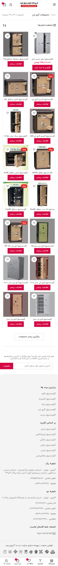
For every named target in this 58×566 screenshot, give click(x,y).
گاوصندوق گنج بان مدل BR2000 (42, 320)
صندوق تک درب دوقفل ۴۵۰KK (42, 209)
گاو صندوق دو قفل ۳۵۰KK (15, 209)
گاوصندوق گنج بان (47, 409)
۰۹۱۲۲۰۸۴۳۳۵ (42, 483)
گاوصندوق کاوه (49, 393)
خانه (54, 14)
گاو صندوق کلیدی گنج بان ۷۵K (42, 136)
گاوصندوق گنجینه (47, 399)
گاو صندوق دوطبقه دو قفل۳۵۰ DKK (15, 60)
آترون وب (10, 545)
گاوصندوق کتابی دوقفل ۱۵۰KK (16, 173)
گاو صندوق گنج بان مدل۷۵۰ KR (42, 247)
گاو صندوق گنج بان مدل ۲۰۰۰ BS (16, 283)
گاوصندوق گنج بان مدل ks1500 (15, 320)
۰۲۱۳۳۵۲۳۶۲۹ (36, 508)
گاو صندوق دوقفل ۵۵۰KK (42, 173)
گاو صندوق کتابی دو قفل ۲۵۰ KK (15, 100)
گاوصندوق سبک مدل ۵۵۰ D (15, 136)
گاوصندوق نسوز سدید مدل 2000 (42, 60)
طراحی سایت (47, 545)
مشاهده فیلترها (45, 25)
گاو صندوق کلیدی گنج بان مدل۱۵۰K (42, 100)
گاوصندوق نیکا (49, 404)
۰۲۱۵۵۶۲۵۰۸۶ (36, 478)
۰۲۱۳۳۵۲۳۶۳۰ (40, 519)
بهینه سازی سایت (30, 545)
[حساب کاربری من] (11, 5)
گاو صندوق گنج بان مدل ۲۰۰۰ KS (42, 283)
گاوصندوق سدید (48, 415)
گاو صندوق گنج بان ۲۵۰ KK (16, 246)
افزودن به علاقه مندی (34, 36)
